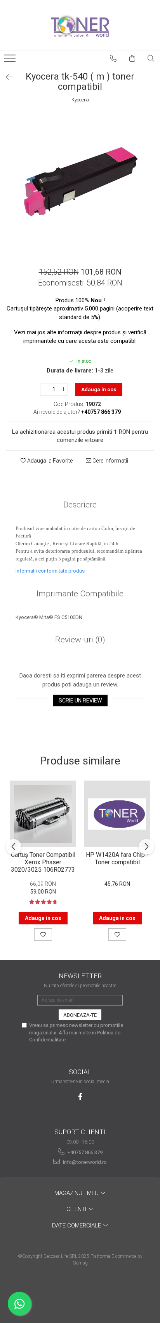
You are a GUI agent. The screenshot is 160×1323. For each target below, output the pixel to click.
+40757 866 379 (84, 1152)
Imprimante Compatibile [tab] (80, 593)
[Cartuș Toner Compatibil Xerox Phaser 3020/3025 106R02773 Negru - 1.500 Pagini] (43, 813)
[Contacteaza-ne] (113, 58)
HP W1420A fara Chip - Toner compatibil (117, 858)
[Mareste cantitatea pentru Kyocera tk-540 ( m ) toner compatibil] (63, 389)
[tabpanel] (80, 182)
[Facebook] (80, 1096)
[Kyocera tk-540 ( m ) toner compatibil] (80, 182)
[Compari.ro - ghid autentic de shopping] (79, 1292)
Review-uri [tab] (80, 639)
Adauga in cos (98, 389)
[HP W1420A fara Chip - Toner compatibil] (117, 813)
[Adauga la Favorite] (43, 934)
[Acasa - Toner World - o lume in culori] (80, 25)
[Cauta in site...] (151, 58)
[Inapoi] (6, 77)
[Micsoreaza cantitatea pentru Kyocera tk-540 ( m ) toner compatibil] (44, 389)
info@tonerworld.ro (84, 1162)
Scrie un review (80, 700)
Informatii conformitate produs (50, 571)
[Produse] (10, 60)
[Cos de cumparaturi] (132, 58)
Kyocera (80, 100)
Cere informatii (109, 461)
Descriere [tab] (80, 504)
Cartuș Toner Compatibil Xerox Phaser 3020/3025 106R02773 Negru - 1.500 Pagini (43, 861)
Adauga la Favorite (49, 461)
